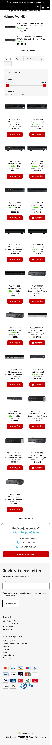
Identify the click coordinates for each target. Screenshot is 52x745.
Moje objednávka (9, 658)
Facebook (10, 626)
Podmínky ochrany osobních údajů (15, 644)
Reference (6, 649)
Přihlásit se (11, 603)
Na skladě (15, 72)
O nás (4, 652)
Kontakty (5, 646)
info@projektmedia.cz (35, 2)
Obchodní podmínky (9, 641)
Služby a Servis (8, 655)
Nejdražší (28, 59)
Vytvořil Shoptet (27, 733)
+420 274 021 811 (16, 2)
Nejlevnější (19, 59)
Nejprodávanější (38, 59)
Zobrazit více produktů (25, 50)
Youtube (9, 629)
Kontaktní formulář (26, 554)
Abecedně (8, 64)
